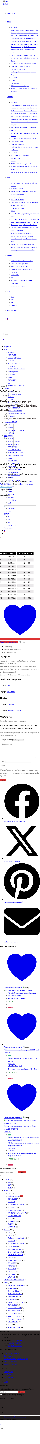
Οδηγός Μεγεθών (6, 487)
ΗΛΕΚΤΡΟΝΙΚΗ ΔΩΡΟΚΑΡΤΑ (14, 1280)
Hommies (11, 497)
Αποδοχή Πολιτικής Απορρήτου (13, 1395)
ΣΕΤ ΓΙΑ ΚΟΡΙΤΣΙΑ (14, 1308)
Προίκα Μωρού (13, 472)
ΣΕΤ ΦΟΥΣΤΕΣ (13, 1246)
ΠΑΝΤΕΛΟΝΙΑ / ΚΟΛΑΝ (16, 1302)
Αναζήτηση (22, 1172)
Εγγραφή (21, 1392)
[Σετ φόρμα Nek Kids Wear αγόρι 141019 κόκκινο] (9, 433)
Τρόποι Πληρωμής (10, 1362)
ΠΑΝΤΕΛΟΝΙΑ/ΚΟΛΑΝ (15, 411)
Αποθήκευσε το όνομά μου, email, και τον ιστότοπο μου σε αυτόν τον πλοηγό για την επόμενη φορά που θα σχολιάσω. (19, 773)
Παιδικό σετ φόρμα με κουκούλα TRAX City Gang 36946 (20, 418)
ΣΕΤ (9, 383)
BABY (9, 1066)
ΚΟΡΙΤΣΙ (6, 388)
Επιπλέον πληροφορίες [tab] (12, 649)
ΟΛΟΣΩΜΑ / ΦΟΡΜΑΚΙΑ (16, 1285)
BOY (9, 1185)
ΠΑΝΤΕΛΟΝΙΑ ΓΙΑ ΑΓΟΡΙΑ (16, 369)
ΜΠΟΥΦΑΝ (11, 366)
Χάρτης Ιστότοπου (10, 1364)
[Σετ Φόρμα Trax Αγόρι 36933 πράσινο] (9, 446)
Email (2, 766)
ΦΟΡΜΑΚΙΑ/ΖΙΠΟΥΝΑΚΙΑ (16, 386)
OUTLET (7, 1179)
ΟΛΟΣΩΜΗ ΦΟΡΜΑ (14, 408)
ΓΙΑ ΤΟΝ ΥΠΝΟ (13, 1322)
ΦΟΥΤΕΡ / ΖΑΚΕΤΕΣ (15, 1294)
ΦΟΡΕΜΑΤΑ (11, 478)
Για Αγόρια (7, 1375)
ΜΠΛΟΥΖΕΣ (12, 1288)
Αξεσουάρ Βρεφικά (14, 441)
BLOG (6, 1382)
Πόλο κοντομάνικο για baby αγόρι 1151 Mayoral (23, 1069)
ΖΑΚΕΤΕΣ (11, 361)
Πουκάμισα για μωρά (15, 1319)
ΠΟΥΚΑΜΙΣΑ (12, 380)
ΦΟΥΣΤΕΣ (11, 1266)
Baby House (8, 347)
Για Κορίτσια (8, 1372)
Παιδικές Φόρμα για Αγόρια (17, 998)
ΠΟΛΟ (10, 377)
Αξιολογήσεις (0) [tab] (10, 652)
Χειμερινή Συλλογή (14, 710)
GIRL (9, 1182)
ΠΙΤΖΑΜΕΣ (11, 374)
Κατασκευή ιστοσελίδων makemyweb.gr (15, 1417)
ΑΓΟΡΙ (6, 349)
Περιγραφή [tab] (8, 647)
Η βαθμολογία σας (6, 740)
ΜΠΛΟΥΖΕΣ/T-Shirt (14, 363)
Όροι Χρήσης (8, 1356)
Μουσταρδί (11, 692)
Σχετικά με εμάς (10, 1377)
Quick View (28, 990)
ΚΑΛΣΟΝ (11, 1258)
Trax (21, 484)
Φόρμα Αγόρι (28, 484)
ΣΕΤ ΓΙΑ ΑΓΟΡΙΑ (13, 461)
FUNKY (10, 492)
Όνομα (3, 762)
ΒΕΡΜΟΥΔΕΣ (12, 355)
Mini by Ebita (12, 500)
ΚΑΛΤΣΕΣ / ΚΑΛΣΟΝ (15, 1316)
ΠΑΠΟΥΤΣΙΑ (12, 1274)
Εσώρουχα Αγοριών (14, 358)
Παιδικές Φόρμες (13, 372)
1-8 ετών (10, 704)
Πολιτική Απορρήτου (11, 1353)
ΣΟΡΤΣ (10, 1235)
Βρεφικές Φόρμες (13, 444)
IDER (9, 503)
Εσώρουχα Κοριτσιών (15, 394)
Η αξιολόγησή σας (6, 744)
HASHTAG (11, 494)
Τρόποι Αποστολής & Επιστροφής (16, 1359)
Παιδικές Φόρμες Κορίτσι (16, 413)
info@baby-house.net (15, 1346)
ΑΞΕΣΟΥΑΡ (11, 352)
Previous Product (10, 422)
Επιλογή (10, 1007)
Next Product (8, 436)
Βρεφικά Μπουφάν (14, 1311)
